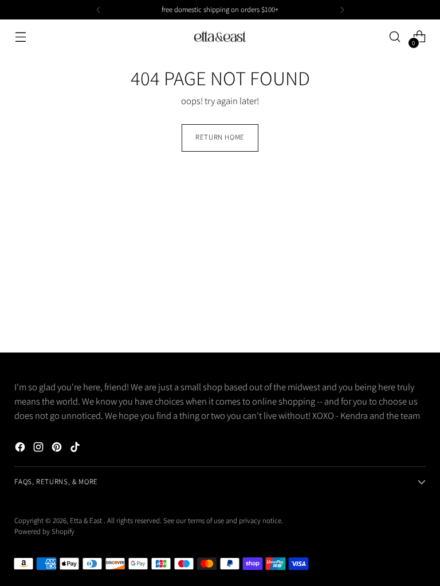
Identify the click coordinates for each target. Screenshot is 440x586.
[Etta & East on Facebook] (21, 449)
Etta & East (87, 520)
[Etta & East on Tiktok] (76, 449)
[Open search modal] (395, 37)
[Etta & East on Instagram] (39, 449)
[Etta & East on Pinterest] (58, 449)
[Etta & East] (220, 37)
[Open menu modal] (20, 37)
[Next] (342, 9)
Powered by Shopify (44, 531)
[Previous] (98, 9)
